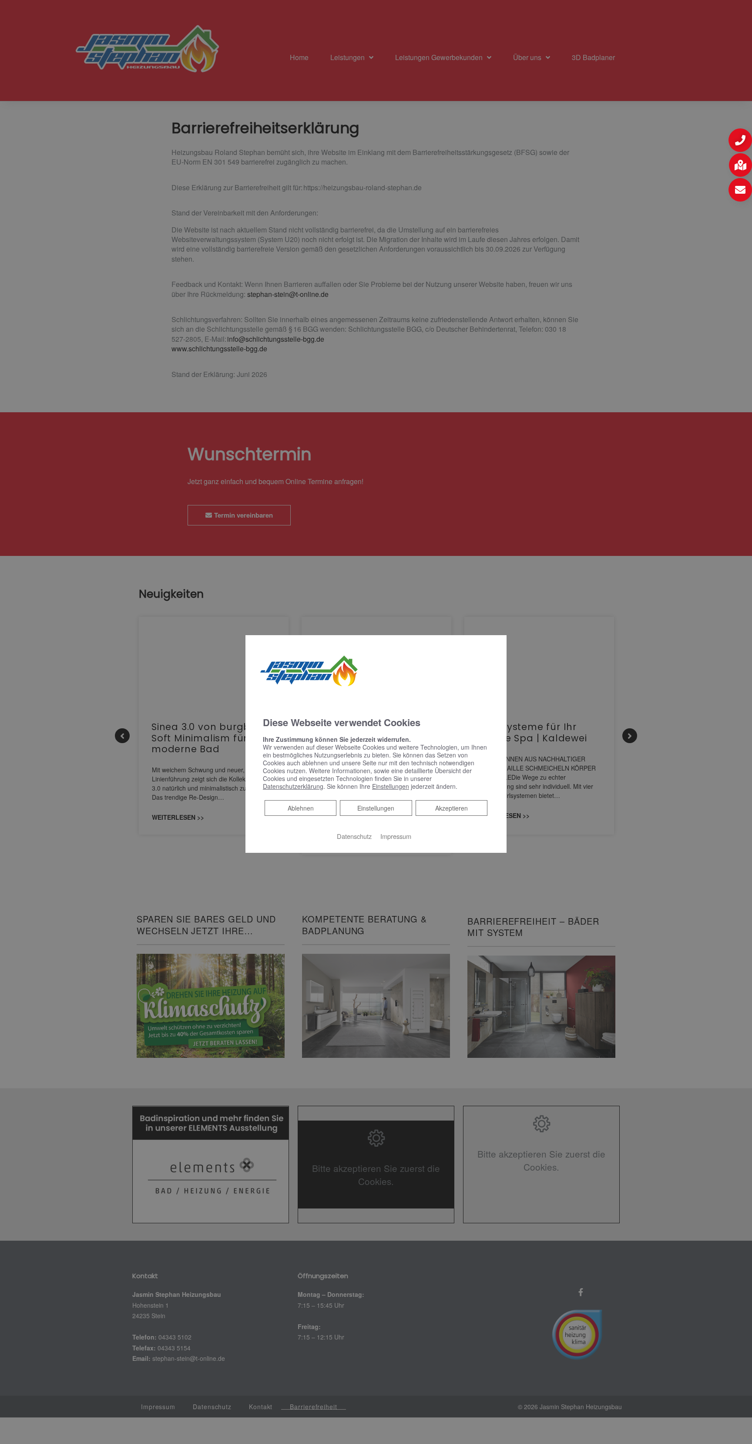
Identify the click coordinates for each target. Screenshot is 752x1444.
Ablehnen (300, 807)
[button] (740, 140)
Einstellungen (375, 808)
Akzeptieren (451, 808)
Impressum (395, 836)
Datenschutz (354, 836)
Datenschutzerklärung (293, 786)
